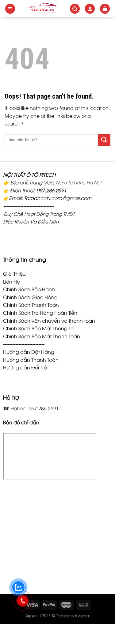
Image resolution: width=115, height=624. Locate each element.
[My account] (90, 9)
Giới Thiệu (14, 273)
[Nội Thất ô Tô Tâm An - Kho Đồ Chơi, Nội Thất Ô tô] (42, 8)
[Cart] (105, 9)
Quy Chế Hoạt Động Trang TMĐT (39, 214)
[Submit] (104, 140)
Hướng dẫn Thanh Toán (31, 359)
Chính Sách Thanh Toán (31, 304)
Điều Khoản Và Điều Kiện (31, 221)
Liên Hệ (11, 281)
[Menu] (10, 9)
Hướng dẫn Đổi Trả (25, 367)
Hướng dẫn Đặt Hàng (28, 351)
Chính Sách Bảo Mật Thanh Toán (41, 336)
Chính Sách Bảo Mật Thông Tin (39, 328)
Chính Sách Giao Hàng (30, 297)
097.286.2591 (51, 190)
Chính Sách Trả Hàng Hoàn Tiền (40, 312)
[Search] (75, 9)
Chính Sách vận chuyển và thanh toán (49, 320)
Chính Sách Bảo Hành (29, 289)
